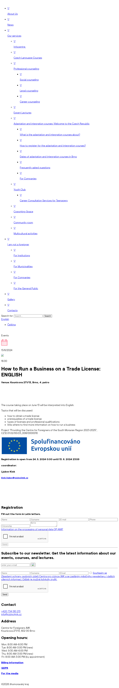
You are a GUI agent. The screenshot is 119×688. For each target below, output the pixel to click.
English (5, 319)
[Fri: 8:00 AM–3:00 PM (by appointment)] (59, 656)
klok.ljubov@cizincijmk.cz (14, 478)
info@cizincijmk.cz (11, 614)
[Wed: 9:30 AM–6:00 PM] (59, 650)
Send (4, 544)
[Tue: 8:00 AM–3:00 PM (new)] (59, 647)
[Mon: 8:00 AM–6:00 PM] (59, 644)
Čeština (11, 324)
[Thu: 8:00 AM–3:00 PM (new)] (59, 653)
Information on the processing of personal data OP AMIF (32, 529)
